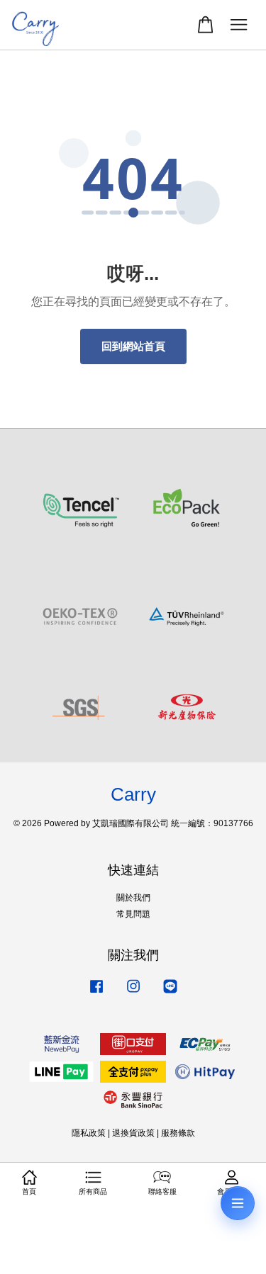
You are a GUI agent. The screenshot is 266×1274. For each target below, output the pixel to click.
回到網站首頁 (133, 346)
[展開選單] (238, 1203)
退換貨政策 (133, 1133)
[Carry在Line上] (170, 993)
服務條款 (178, 1133)
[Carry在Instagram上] (133, 993)
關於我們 (133, 898)
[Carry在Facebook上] (96, 993)
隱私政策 (89, 1133)
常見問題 (133, 914)
